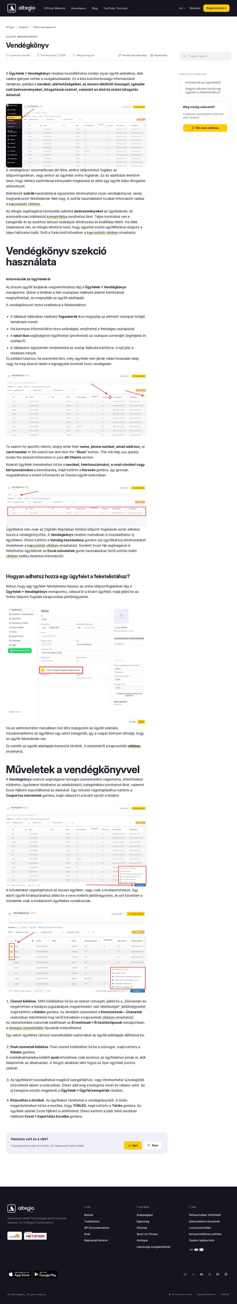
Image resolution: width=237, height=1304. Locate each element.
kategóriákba (57, 217)
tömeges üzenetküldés (26, 1028)
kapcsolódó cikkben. (25, 204)
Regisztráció (216, 8)
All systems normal (182, 1294)
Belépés (195, 8)
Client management (44, 27)
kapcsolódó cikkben (102, 232)
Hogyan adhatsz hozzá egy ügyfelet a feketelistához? (203, 90)
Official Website (54, 8)
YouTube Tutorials (116, 8)
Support (24, 27)
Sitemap (225, 1294)
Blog (95, 8)
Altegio (10, 27)
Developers (78, 8)
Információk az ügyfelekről (203, 82)
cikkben (12, 556)
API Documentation (96, 1227)
